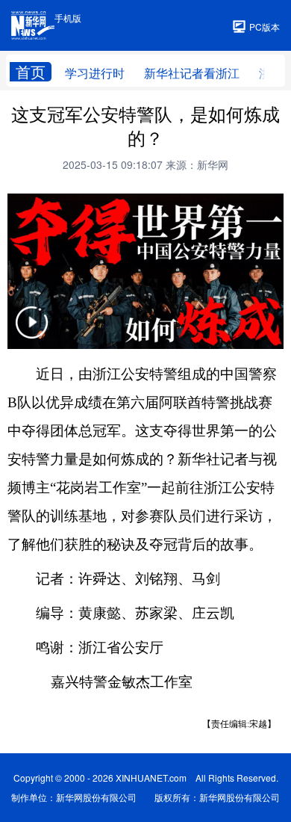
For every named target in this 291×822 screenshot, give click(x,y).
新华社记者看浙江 (192, 72)
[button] (32, 331)
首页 (31, 71)
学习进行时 (95, 72)
